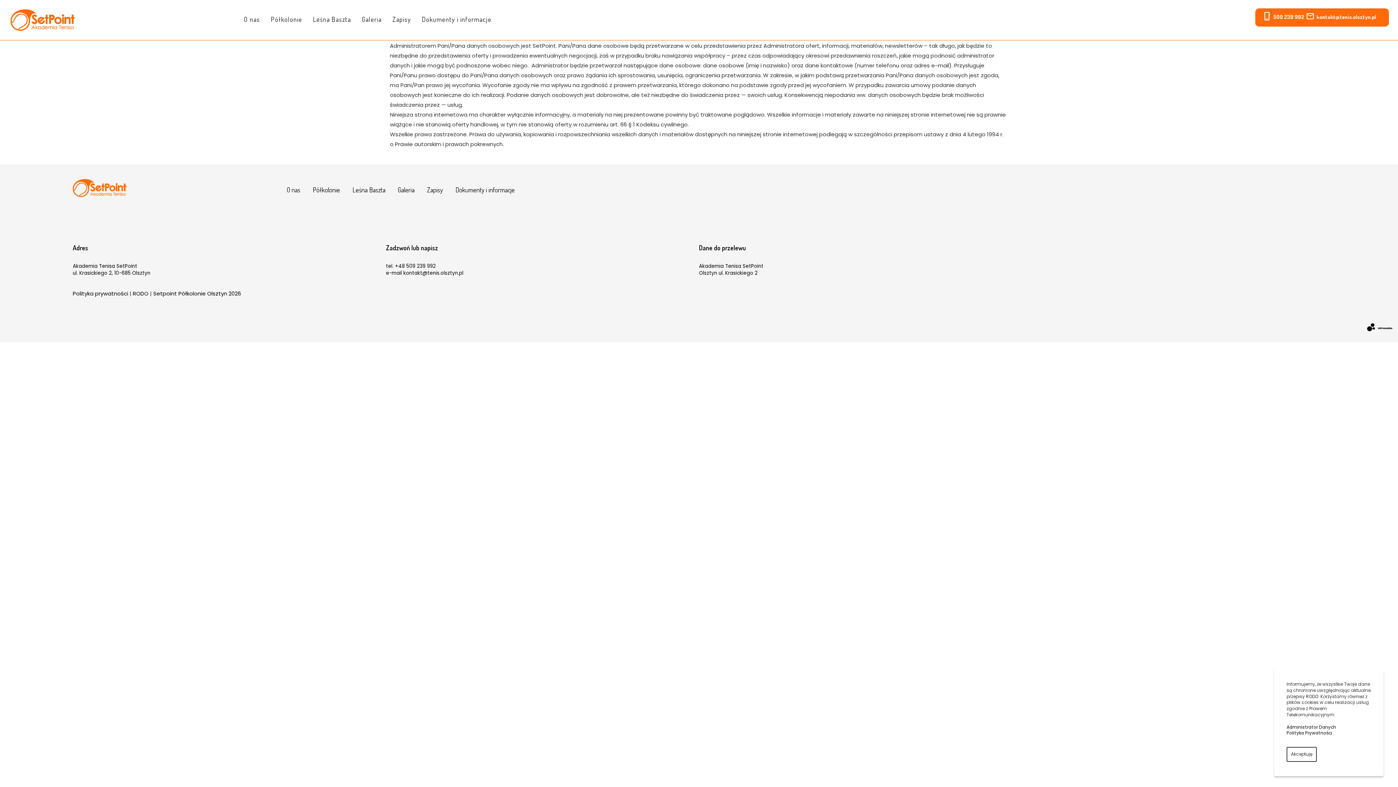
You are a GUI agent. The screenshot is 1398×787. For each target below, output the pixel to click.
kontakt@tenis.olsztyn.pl (1346, 16)
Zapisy (401, 19)
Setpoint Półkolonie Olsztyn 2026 (197, 293)
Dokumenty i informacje (456, 19)
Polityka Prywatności (1309, 733)
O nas (252, 19)
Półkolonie (286, 19)
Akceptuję (1301, 754)
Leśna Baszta (332, 19)
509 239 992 (1288, 16)
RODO (141, 293)
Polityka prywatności (100, 293)
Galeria (372, 19)
